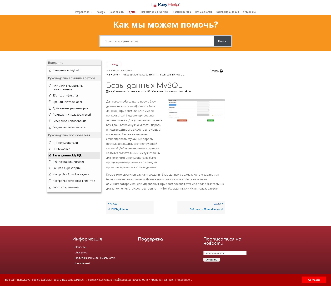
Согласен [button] (314, 279)
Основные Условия (227, 12)
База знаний (117, 12)
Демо (132, 12)
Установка (249, 12)
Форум (101, 12)
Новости (80, 247)
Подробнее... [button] (183, 279)
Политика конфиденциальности (95, 257)
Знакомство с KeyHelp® (154, 12)
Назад (114, 64)
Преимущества (182, 12)
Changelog (81, 252)
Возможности (203, 12)
